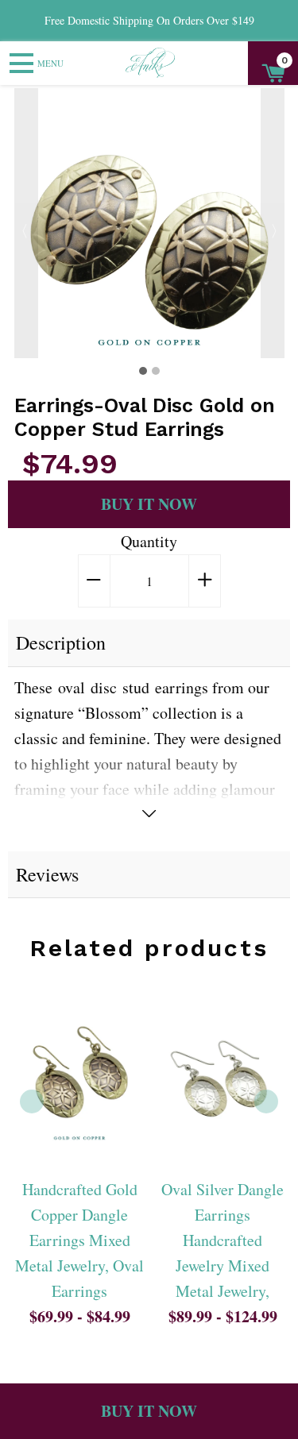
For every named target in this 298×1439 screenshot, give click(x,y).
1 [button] (143, 371)
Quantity (149, 541)
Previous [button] (26, 223)
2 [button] (156, 371)
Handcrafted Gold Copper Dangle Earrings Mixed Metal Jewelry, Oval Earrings (79, 1240)
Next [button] (272, 223)
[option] (149, 223)
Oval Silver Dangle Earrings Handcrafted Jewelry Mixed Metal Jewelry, (222, 1240)
